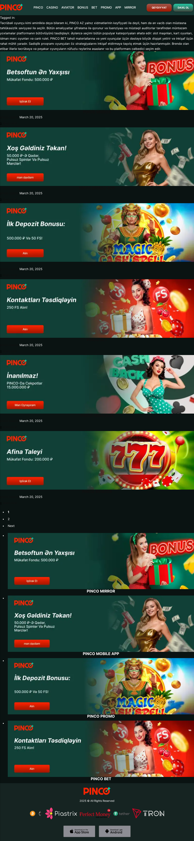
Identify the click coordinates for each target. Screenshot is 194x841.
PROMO (106, 7)
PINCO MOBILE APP (97, 188)
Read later (9, 123)
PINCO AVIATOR (97, 491)
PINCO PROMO (97, 263)
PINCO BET (97, 339)
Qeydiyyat (159, 7)
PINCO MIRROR (97, 112)
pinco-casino (9, 117)
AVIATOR (67, 7)
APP (118, 7)
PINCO (38, 7)
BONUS (82, 7)
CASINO (52, 7)
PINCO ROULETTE (97, 415)
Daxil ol (183, 7)
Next (11, 526)
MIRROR (130, 7)
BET (94, 7)
